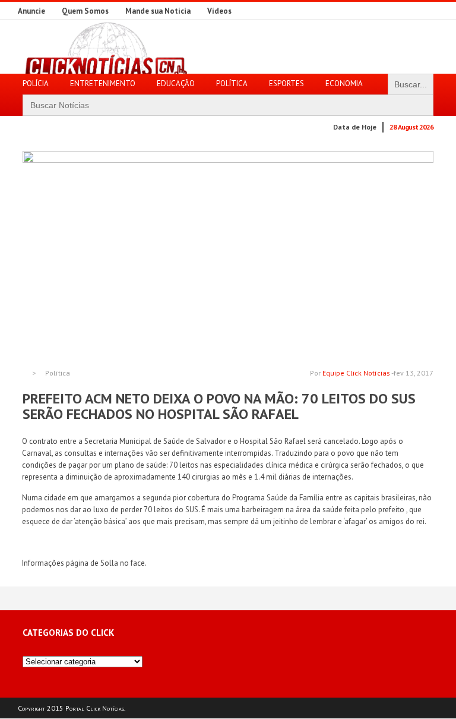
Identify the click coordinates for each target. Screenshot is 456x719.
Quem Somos (85, 11)
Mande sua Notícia (158, 11)
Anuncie (31, 11)
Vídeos (219, 11)
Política (57, 373)
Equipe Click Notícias (356, 372)
